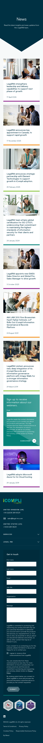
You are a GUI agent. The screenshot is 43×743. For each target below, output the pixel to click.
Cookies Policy (8, 731)
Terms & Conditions (9, 726)
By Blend (6, 735)
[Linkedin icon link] (4, 716)
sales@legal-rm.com (15, 518)
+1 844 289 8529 (10, 527)
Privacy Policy (23, 726)
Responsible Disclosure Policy (26, 731)
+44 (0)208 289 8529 (11, 513)
